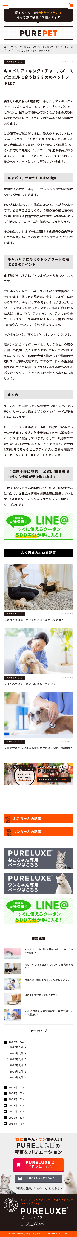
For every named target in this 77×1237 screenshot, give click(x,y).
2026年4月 (16, 1059)
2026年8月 (16, 1047)
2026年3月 (16, 1065)
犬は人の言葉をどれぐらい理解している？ (30, 684)
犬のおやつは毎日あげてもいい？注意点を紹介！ (34, 620)
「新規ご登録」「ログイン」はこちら (38, 1188)
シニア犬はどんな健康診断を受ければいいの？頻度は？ (38, 748)
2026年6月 (16, 1053)
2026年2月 (16, 1071)
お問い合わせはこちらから (40, 1178)
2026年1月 (16, 1077)
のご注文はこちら (41, 1164)
